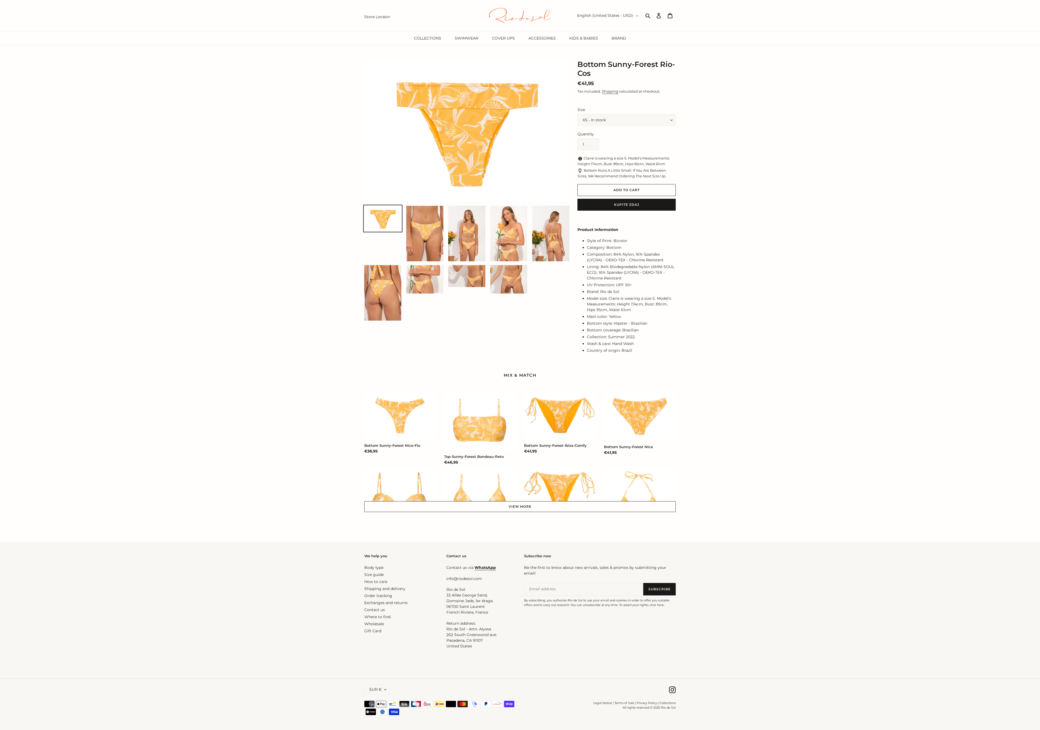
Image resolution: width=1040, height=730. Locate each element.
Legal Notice (602, 703)
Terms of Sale (624, 703)
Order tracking (378, 595)
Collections (667, 703)
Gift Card (372, 630)
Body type (374, 567)
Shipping (610, 91)
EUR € (375, 689)
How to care (375, 581)
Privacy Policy (647, 703)
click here (656, 605)
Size (581, 109)
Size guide (374, 574)
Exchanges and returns (386, 602)
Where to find (377, 616)
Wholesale (374, 623)
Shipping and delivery (384, 588)
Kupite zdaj (626, 205)
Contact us (374, 609)
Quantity (585, 134)
